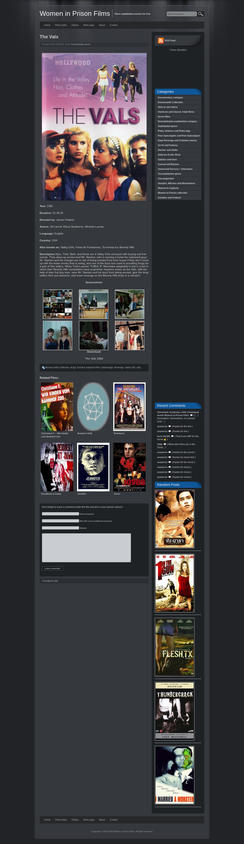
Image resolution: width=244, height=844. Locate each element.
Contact (114, 25)
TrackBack (50, 581)
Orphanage (107, 367)
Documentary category (170, 97)
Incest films (164, 116)
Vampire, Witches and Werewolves (176, 183)
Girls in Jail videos (168, 107)
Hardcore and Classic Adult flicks (176, 112)
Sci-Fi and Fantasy (168, 145)
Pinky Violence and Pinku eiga (174, 131)
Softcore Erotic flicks (169, 154)
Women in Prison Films (75, 13)
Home (47, 25)
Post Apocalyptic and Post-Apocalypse (179, 135)
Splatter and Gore (167, 159)
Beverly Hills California (57, 367)
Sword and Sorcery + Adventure (175, 169)
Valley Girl (130, 367)
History (75, 25)
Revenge (119, 367)
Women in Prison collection (172, 193)
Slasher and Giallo (167, 150)
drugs (73, 367)
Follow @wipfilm (178, 50)
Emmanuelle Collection (170, 102)
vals (138, 367)
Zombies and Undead (169, 197)
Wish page (88, 25)
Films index (61, 25)
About (102, 25)
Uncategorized (166, 178)
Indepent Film (93, 367)
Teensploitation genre (80, 44)
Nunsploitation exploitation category (177, 121)
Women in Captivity (168, 188)
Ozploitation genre (167, 126)
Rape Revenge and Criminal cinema (177, 140)
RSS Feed (170, 40)
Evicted (81, 367)
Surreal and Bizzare (168, 164)
